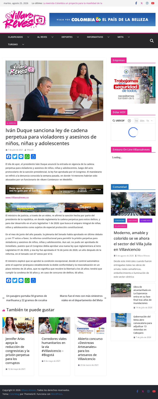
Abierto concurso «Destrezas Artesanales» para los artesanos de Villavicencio (90, 349)
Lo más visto (146, 220)
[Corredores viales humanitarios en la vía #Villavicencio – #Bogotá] (54, 319)
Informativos (95, 36)
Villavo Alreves (143, 255)
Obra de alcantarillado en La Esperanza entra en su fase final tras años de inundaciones (142, 295)
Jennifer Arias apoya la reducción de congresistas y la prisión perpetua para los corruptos (17, 351)
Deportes (67, 36)
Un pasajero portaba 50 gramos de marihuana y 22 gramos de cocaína (26, 298)
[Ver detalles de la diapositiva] (102, 19)
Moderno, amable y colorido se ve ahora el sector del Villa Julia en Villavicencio (133, 241)
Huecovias (132, 220)
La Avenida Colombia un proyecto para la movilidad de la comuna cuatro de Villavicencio (72, 5)
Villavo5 (30, 149)
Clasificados (15, 36)
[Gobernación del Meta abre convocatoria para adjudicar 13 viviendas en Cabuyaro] (121, 327)
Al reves (42, 36)
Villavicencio (120, 226)
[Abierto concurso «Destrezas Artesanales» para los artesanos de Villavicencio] (90, 319)
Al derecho (11, 123)
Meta (120, 36)
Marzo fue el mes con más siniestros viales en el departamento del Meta (81, 298)
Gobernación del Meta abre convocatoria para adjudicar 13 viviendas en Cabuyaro (142, 324)
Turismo (13, 44)
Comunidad (119, 220)
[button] (27, 37)
